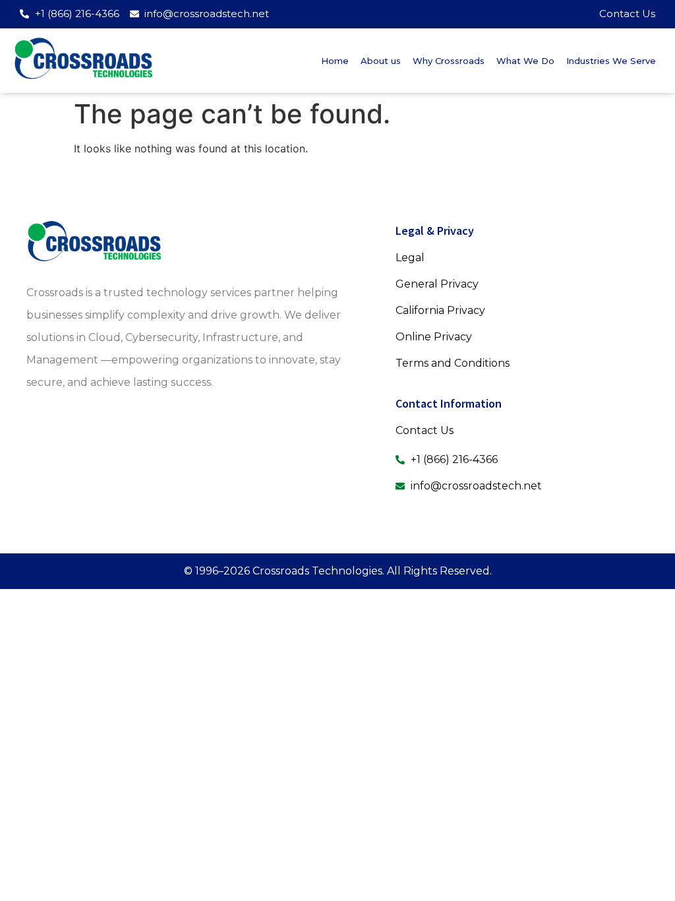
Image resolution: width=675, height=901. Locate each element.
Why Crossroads (448, 60)
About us (381, 60)
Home (335, 60)
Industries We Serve (611, 60)
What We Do (525, 60)
